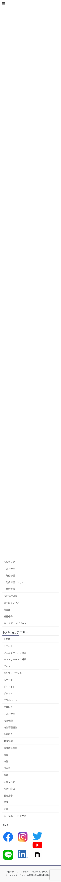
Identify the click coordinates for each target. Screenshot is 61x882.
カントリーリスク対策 (15, 659)
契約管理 (10, 589)
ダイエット (9, 686)
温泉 (6, 775)
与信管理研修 (10, 596)
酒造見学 (8, 795)
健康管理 (8, 741)
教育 (6, 754)
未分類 (7, 609)
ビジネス (8, 693)
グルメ (7, 666)
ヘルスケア (9, 562)
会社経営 (8, 734)
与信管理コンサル (15, 582)
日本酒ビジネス (12, 602)
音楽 (6, 809)
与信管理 (10, 575)
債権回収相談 (10, 748)
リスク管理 (9, 568)
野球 (6, 802)
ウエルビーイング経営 (15, 652)
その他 (7, 639)
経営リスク (9, 781)
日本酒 (7, 768)
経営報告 (8, 616)
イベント (8, 646)
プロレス (8, 707)
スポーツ (8, 680)
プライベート (10, 700)
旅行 (6, 761)
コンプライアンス (13, 673)
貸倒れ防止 (9, 788)
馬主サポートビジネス (15, 623)
